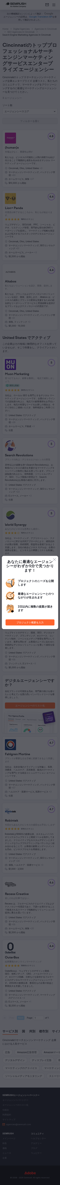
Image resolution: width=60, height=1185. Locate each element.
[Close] (54, 559)
